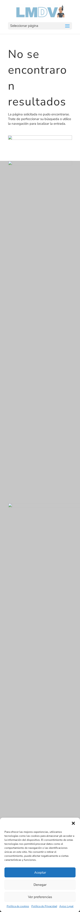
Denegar (40, 884)
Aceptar (40, 872)
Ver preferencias (40, 897)
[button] (73, 823)
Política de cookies (18, 906)
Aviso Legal (66, 906)
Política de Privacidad (44, 906)
